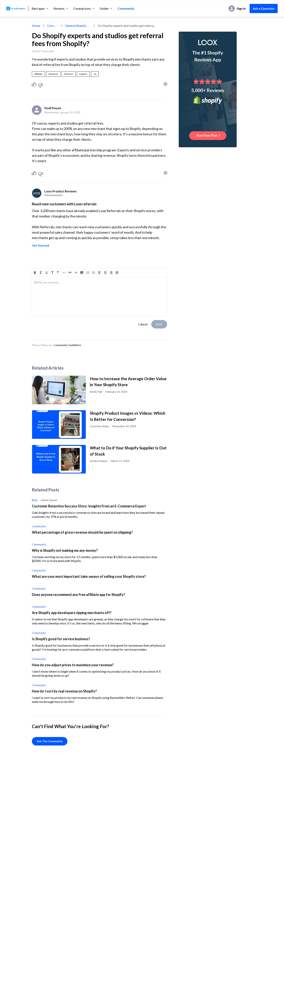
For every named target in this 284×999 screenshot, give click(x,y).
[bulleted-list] (93, 272)
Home (36, 25)
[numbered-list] (88, 272)
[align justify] (117, 272)
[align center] (105, 272)
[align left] (99, 272)
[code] (64, 272)
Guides (104, 8)
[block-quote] (70, 272)
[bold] (35, 272)
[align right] (111, 272)
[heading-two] (58, 272)
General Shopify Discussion (78, 25)
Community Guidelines (67, 345)
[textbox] (99, 284)
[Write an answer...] (165, 84)
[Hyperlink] (76, 272)
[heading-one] (52, 272)
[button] (95, 74)
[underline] (46, 272)
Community (125, 8)
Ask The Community (50, 741)
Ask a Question (264, 8)
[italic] (41, 272)
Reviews (59, 8)
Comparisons (82, 8)
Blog (34, 500)
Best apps (38, 8)
